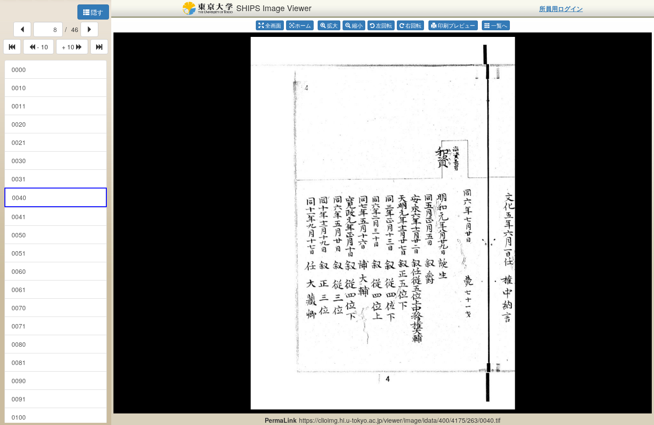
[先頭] (12, 46)
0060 (19, 271)
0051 (19, 253)
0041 (19, 216)
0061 (19, 289)
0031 (19, 178)
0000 (19, 69)
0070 (19, 307)
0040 (19, 197)
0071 (19, 325)
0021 (19, 142)
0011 (19, 105)
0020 (19, 124)
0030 (19, 160)
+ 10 (69, 46)
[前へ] (22, 29)
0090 (19, 380)
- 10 (41, 46)
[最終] (99, 46)
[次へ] (89, 29)
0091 (19, 398)
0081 (19, 362)
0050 (19, 234)
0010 (19, 87)
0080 (19, 344)
